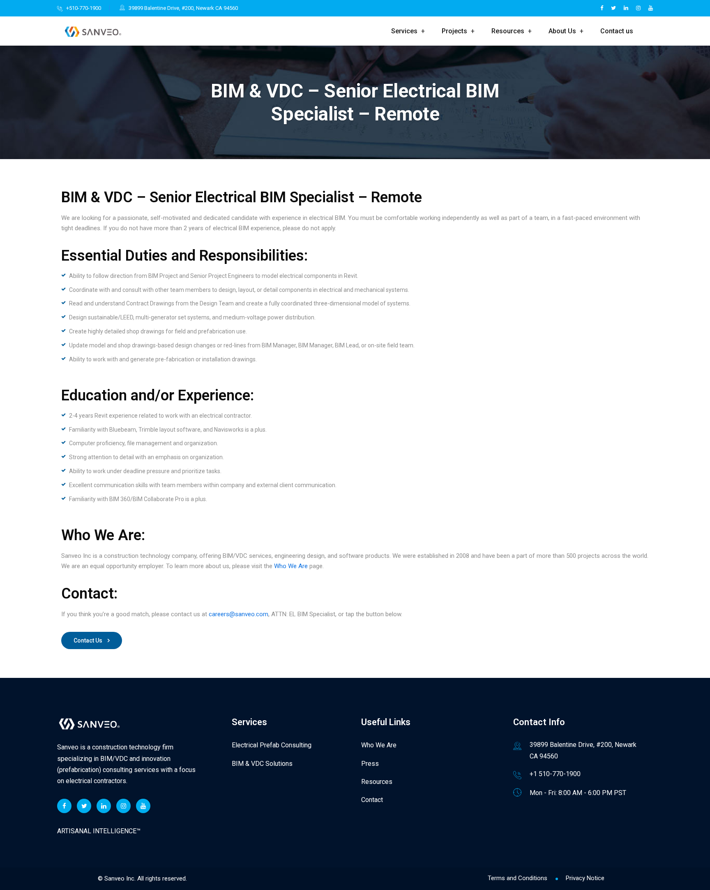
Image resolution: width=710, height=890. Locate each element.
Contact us (616, 31)
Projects (454, 31)
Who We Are (291, 566)
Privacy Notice (585, 878)
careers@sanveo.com (238, 614)
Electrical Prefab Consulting (271, 745)
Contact (372, 800)
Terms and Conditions (517, 878)
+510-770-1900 (83, 8)
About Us (562, 31)
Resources (507, 31)
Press (370, 763)
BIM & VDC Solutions (262, 763)
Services (404, 31)
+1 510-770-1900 (555, 774)
